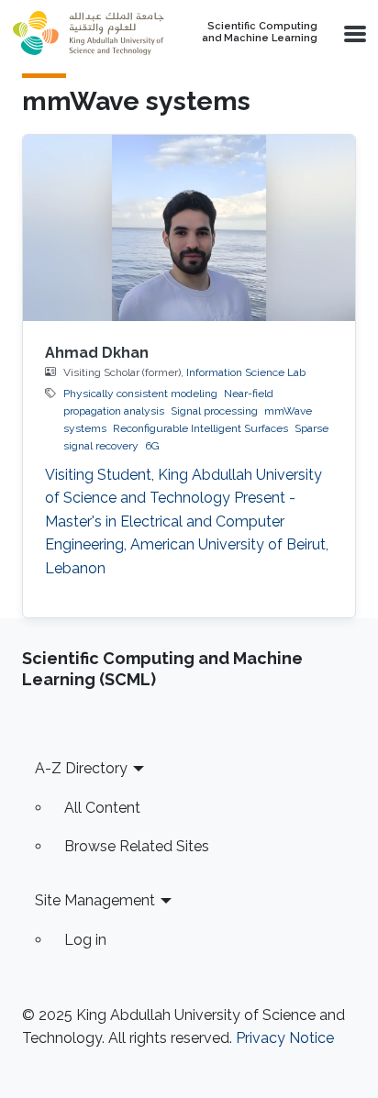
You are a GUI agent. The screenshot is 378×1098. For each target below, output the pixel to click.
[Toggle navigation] (353, 33)
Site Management (95, 900)
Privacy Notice (285, 1038)
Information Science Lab (246, 372)
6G (152, 445)
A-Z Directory (81, 768)
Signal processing (214, 411)
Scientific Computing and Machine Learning (259, 32)
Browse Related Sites (136, 846)
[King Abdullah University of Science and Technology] (88, 33)
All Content (102, 807)
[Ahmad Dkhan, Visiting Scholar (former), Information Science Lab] (189, 228)
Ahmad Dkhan (97, 352)
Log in (85, 939)
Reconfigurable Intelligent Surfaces (200, 428)
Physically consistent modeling (140, 393)
